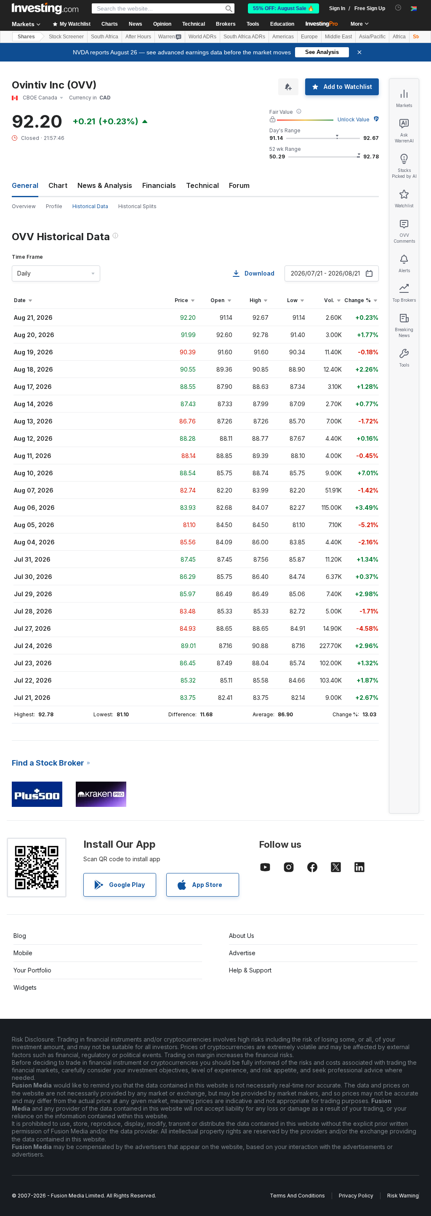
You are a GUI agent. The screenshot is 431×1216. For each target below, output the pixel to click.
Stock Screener (66, 37)
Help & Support (250, 970)
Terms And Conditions (297, 1195)
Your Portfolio (32, 970)
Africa (399, 37)
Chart (57, 185)
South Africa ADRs (244, 37)
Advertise (242, 952)
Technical (202, 185)
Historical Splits (137, 206)
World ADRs (202, 37)
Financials (159, 185)
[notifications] (398, 8)
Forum (239, 185)
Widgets (25, 987)
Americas (283, 37)
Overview (24, 206)
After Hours (138, 37)
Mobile (22, 952)
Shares (26, 37)
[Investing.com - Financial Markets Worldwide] (45, 8)
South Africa (104, 37)
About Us (241, 935)
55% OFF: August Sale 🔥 (283, 8)
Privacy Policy (356, 1195)
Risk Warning (403, 1195)
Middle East (338, 37)
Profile (54, 206)
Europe (309, 37)
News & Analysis (104, 185)
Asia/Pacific (372, 37)
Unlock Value (354, 119)
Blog (19, 935)
